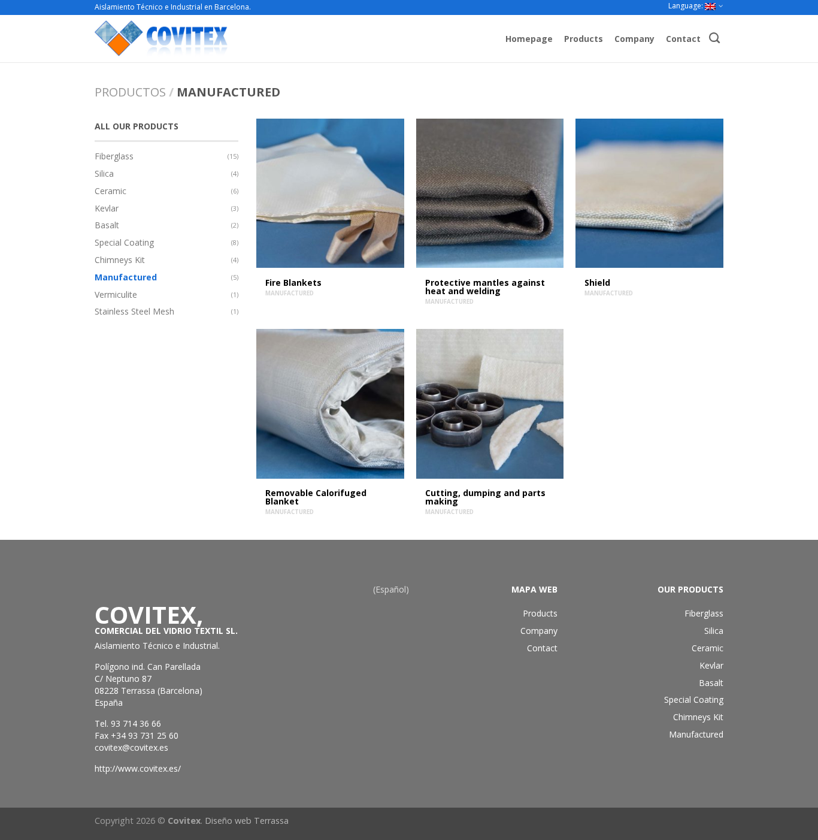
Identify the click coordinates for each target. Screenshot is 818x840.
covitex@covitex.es (131, 747)
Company (634, 38)
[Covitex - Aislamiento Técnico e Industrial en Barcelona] (215, 38)
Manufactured (126, 277)
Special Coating (124, 242)
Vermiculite (116, 294)
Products (583, 38)
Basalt (107, 225)
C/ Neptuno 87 (123, 678)
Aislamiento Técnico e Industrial (156, 645)
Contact (683, 38)
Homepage (529, 38)
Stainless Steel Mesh (134, 311)
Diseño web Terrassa (247, 820)
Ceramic (110, 191)
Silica (104, 173)
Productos (130, 92)
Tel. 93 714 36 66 (128, 723)
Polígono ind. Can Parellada (148, 666)
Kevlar (107, 208)
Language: (686, 6)
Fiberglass (114, 156)
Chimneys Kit (120, 259)
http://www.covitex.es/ (138, 768)
